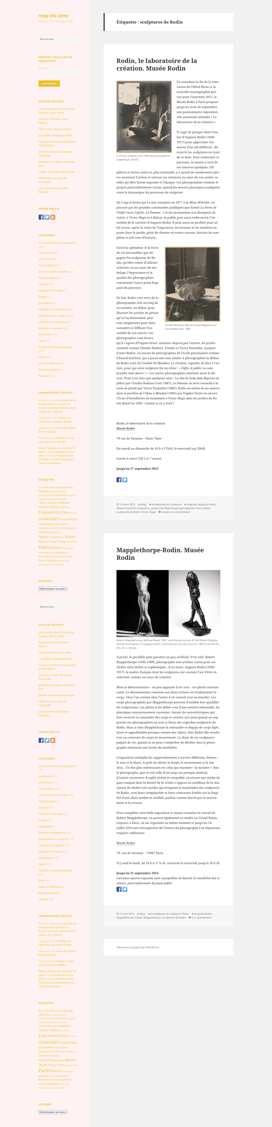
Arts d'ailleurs (47, 265)
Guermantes (46, 524)
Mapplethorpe (125, 917)
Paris (44, 547)
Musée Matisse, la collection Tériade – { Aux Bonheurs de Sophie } (57, 451)
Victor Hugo (64, 560)
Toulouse (53, 560)
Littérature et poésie (51, 322)
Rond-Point (65, 556)
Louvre (44, 532)
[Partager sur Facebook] (119, 479)
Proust (52, 553)
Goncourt (48, 518)
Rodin (55, 556)
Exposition (45, 303)
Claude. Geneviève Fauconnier (57, 172)
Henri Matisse (61, 524)
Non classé (45, 334)
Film (64, 512)
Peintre (56, 547)
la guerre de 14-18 (49, 528)
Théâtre (43, 376)
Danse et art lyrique (51, 290)
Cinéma (43, 284)
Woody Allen (59, 564)
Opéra (42, 340)
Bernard (54, 499)
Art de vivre (46, 259)
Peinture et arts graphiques (55, 347)
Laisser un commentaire (175, 512)
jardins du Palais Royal (164, 508)
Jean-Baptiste (187, 508)
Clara (42, 428)
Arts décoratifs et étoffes (53, 271)
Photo (42, 357)
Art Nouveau (45, 495)
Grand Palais (68, 519)
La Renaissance (67, 528)
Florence (73, 513)
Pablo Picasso (71, 542)
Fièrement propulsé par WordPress (137, 947)
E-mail (43, 68)
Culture (54, 507)
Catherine (63, 499)
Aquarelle (62, 491)
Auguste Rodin (45, 499)
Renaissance (62, 552)
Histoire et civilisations (52, 309)
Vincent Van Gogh (46, 564)
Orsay (61, 541)
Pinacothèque (68, 548)
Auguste (71, 495)
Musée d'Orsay (47, 541)
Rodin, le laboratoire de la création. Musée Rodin (156, 64)
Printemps (44, 552)
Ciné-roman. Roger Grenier (55, 129)
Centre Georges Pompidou (54, 502)
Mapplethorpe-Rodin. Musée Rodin (160, 554)
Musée (70, 536)
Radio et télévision (50, 363)
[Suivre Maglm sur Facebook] (41, 217)
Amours (54, 491)
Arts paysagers (47, 278)
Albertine (44, 491)
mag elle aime (53, 15)
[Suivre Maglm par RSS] (52, 217)
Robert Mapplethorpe (148, 917)
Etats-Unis (64, 507)
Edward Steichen (126, 508)
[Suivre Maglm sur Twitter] (46, 217)
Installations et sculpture (53, 315)
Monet (61, 537)
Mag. (144, 504)
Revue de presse (48, 369)
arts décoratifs (60, 495)
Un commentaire (201, 917)
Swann (42, 560)
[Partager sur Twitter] (124, 479)
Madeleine (54, 532)
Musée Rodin (125, 428)
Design (43, 297)
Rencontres (45, 556)
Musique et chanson (50, 328)
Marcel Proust (48, 537)
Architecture (46, 253)
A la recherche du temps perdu (57, 242)
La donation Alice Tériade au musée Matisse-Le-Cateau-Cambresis (56, 459)
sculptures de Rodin (128, 512)
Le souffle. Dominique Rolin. (56, 135)
